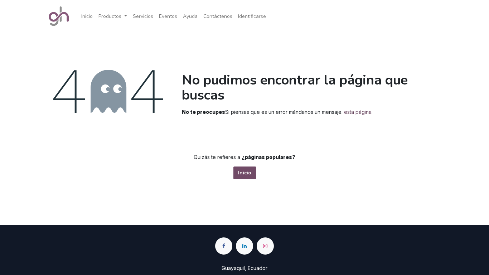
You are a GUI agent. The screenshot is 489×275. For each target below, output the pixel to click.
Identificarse (252, 16)
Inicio (244, 172)
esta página (358, 112)
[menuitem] (87, 16)
